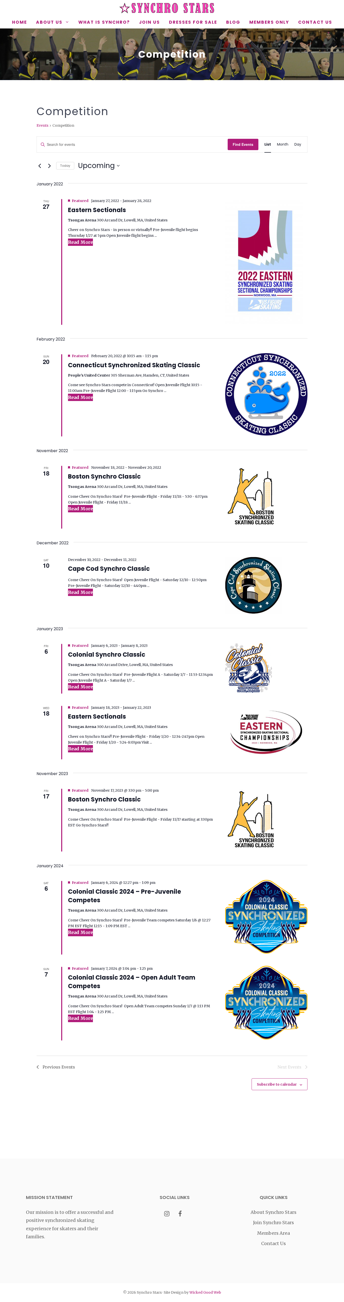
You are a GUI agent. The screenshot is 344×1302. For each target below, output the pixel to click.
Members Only (269, 22)
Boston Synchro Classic (104, 476)
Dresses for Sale (193, 22)
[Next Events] (49, 166)
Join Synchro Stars (273, 1222)
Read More (80, 242)
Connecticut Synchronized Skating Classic (134, 365)
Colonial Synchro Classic (106, 654)
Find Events (243, 144)
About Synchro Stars (273, 1212)
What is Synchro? (104, 22)
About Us (49, 22)
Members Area (273, 1233)
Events (42, 125)
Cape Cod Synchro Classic (109, 568)
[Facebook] (180, 1214)
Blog (233, 22)
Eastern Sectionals (97, 210)
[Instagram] (167, 1214)
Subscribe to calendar (277, 1084)
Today (65, 165)
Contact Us (315, 22)
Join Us (149, 22)
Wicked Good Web (205, 1292)
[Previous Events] (40, 166)
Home (19, 22)
